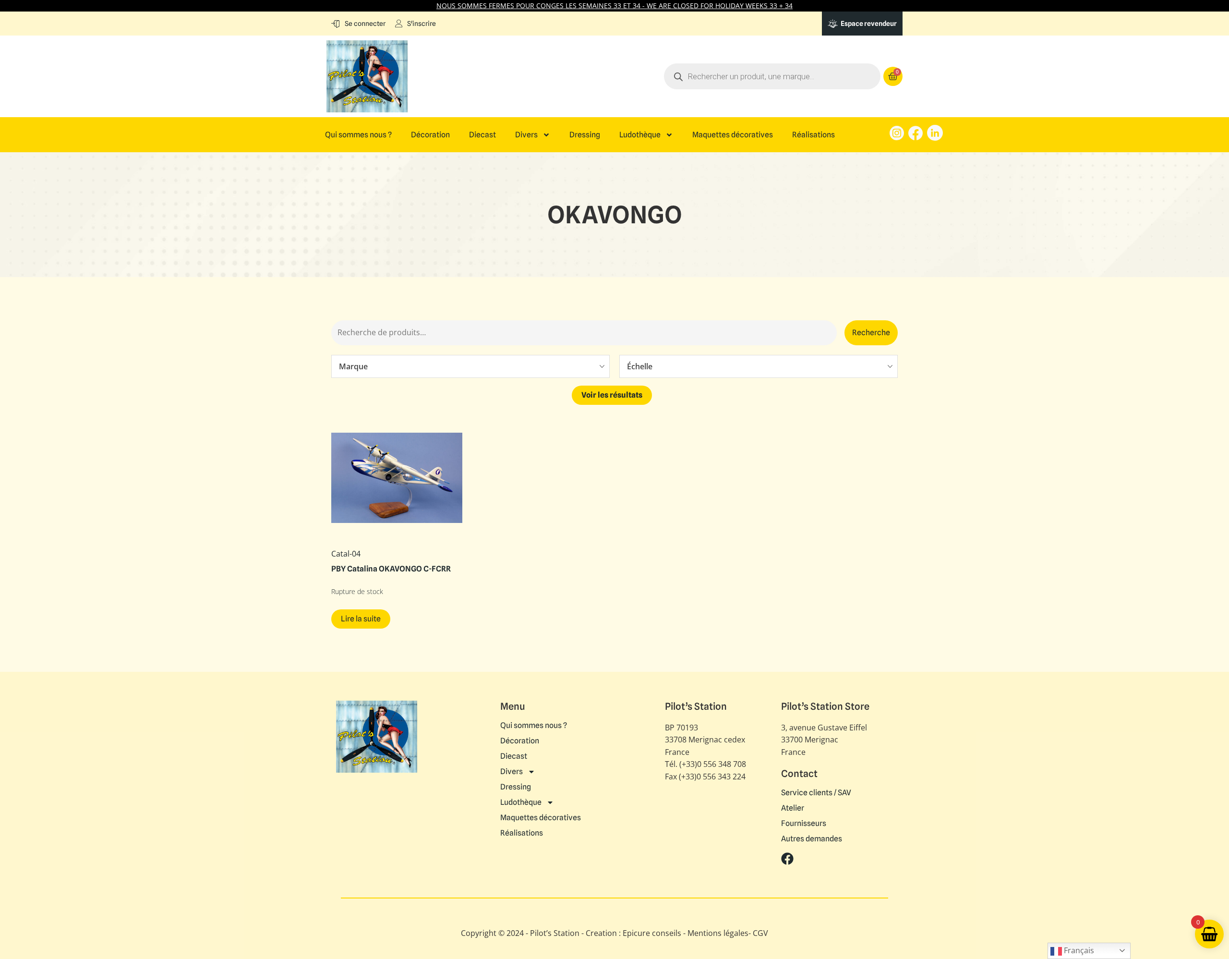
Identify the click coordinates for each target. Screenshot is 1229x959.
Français (1078, 950)
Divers (526, 135)
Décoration (430, 135)
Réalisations (813, 135)
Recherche (871, 332)
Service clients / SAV (816, 793)
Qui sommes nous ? (358, 135)
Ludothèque (640, 135)
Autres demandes (811, 839)
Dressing (584, 135)
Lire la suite (361, 618)
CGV (760, 933)
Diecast (482, 135)
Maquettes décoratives (732, 135)
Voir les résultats (611, 395)
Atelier (792, 808)
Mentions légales (717, 933)
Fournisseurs (803, 823)
